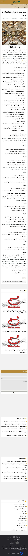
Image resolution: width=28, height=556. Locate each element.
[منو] (4, 1)
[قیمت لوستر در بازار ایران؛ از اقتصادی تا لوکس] (14, 33)
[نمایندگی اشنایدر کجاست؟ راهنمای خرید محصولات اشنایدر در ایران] (14, 341)
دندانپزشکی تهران (22, 518)
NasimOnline (9, 548)
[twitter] (16, 47)
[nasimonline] (14, 537)
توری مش (24, 511)
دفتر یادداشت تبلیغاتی (21, 521)
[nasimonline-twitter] (11, 537)
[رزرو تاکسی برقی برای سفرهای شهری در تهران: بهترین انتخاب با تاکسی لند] (14, 301)
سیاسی (17, 5)
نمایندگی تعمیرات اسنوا (21, 525)
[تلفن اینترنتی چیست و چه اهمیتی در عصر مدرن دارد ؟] (14, 322)
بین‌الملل (12, 5)
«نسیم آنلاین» (12, 546)
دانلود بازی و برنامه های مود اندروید (18, 530)
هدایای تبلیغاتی (22, 513)
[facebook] (11, 47)
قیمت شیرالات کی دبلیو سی (20, 506)
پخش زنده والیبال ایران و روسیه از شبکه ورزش (16, 429)
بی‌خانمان (20, 7)
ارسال (14, 393)
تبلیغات (8, 540)
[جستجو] (2, 1)
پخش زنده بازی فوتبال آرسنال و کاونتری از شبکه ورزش (14, 421)
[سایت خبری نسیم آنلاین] (16, 2)
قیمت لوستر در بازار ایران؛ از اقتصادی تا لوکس (14, 14)
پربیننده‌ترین (22, 458)
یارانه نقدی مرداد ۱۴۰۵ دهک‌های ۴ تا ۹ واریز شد (16, 435)
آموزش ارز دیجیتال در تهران (20, 504)
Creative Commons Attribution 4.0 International (20, 549)
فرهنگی (6, 5)
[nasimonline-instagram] (17, 537)
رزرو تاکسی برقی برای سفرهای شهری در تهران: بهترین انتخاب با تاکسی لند (14, 312)
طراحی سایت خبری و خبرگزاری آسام (13, 553)
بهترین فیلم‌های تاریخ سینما (20, 509)
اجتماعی (14, 7)
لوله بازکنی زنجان (22, 523)
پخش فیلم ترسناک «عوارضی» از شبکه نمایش (16, 461)
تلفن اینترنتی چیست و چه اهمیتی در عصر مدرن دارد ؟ (14, 331)
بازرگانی (24, 278)
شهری (25, 7)
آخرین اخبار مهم (21, 419)
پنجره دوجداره (23, 516)
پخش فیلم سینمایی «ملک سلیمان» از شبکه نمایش (15, 424)
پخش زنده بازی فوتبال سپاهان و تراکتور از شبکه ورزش (15, 476)
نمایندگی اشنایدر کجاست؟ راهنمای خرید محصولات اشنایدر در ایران (15, 351)
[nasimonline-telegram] (20, 537)
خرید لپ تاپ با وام (22, 528)
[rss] (8, 537)
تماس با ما (14, 540)
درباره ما (19, 540)
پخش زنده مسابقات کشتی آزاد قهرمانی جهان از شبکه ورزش (13, 426)
